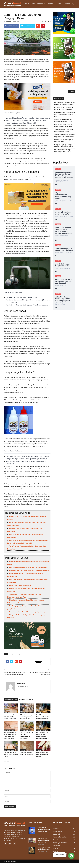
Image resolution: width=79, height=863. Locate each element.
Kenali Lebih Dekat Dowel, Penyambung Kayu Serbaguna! (28, 612)
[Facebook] (5, 843)
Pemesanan (60, 4)
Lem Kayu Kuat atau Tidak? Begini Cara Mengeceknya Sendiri (10, 716)
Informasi (23, 712)
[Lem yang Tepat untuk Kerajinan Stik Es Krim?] (32, 850)
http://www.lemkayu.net (22, 686)
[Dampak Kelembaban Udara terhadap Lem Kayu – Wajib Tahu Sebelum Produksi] (11, 726)
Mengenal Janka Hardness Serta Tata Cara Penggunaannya (29, 570)
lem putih (19, 654)
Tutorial (55, 851)
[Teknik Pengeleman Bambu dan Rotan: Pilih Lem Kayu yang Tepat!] (43, 708)
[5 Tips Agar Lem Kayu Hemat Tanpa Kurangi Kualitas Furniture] (27, 708)
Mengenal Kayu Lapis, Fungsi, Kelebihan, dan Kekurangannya (28, 118)
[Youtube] (14, 843)
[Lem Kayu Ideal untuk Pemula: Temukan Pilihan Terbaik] (11, 746)
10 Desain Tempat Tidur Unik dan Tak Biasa (21, 297)
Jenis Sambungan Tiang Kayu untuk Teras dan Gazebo (63, 130)
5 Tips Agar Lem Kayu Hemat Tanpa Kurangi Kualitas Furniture (26, 716)
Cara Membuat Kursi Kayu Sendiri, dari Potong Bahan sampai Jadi (64, 103)
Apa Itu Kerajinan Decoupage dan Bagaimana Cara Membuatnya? (64, 135)
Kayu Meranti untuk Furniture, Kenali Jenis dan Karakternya (63, 125)
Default (55, 840)
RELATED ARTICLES (11, 699)
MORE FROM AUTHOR (26, 699)
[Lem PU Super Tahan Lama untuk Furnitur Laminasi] (43, 746)
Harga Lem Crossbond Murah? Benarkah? (21, 123)
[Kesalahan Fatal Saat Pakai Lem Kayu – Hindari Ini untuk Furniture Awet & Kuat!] (43, 726)
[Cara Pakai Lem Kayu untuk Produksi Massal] (27, 746)
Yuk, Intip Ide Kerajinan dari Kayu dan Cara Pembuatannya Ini (28, 305)
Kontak (67, 4)
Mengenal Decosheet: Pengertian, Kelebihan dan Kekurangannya (14, 673)
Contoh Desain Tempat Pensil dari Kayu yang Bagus (39, 673)
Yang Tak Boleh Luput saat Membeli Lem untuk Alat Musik (26, 121)
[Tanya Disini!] (71, 855)
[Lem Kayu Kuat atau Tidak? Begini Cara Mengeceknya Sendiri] (11, 708)
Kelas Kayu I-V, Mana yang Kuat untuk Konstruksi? (63, 140)
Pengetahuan (41, 4)
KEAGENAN (51, 4)
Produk (27, 4)
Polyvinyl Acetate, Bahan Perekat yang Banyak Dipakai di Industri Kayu (64, 114)
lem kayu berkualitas (9, 730)
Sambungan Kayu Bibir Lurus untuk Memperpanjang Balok (63, 120)
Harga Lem (7, 712)
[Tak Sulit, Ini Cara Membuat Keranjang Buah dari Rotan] (32, 840)
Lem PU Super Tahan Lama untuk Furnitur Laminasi (42, 754)
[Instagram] (9, 843)
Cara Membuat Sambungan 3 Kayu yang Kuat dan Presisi (63, 151)
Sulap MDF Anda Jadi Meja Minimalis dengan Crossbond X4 (27, 456)
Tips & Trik (56, 834)
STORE (33, 4)
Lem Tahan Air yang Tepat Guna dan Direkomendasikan (28, 567)
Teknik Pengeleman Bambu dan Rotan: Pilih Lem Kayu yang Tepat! (42, 716)
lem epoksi (12, 654)
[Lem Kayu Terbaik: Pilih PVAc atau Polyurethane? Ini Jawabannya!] (27, 726)
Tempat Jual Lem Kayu (60, 843)
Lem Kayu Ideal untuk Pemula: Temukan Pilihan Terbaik (11, 754)
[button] (73, 4)
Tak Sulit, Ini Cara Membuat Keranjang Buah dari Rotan (43, 840)
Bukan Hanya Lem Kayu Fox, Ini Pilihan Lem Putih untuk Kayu (63, 108)
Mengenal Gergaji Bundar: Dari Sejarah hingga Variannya (26, 459)
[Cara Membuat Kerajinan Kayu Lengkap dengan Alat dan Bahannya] (32, 830)
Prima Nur (8, 21)
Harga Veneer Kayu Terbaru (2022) (20, 585)
